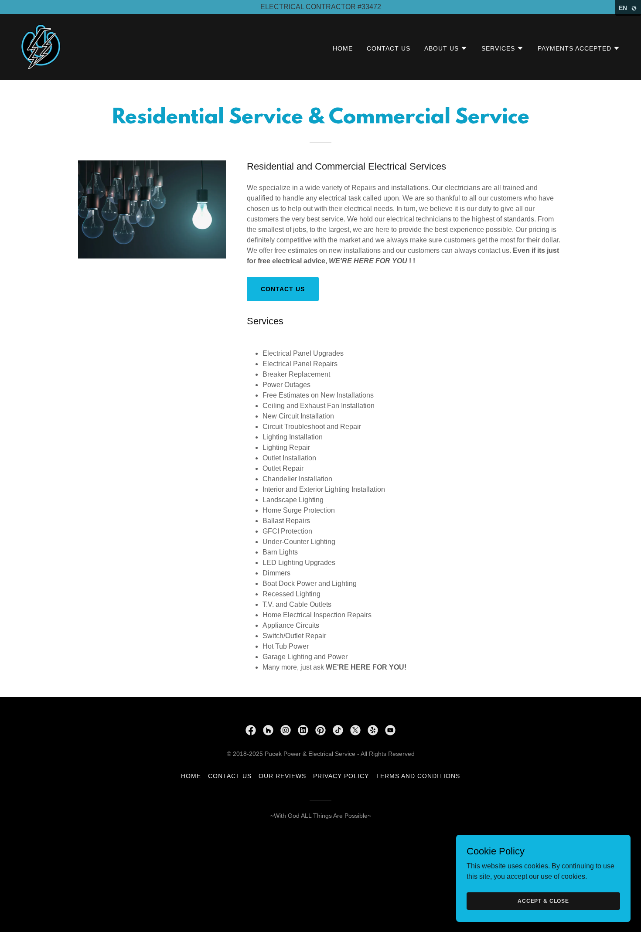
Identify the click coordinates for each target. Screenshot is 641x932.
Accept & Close (543, 901)
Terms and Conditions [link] (418, 775)
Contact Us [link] (388, 48)
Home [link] (343, 48)
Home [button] (191, 775)
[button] (445, 48)
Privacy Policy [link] (341, 775)
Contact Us (283, 289)
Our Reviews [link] (282, 775)
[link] (41, 46)
